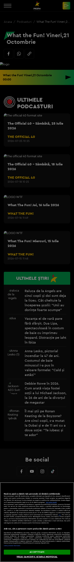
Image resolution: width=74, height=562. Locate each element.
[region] (37, 522)
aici (60, 515)
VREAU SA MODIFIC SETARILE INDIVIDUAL (37, 556)
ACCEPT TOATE (37, 552)
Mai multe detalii (51, 502)
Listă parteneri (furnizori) (12, 545)
